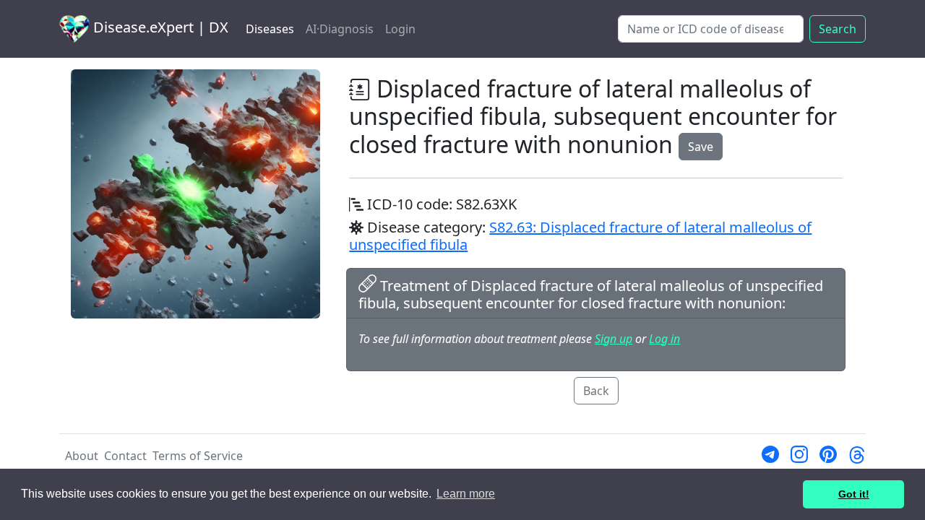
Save (700, 147)
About (81, 456)
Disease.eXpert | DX (159, 27)
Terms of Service (197, 456)
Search (837, 29)
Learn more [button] (465, 494)
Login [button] (400, 29)
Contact (125, 456)
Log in (664, 339)
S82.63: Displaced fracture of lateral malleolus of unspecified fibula (580, 235)
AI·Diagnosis (340, 29)
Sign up (613, 339)
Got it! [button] (853, 494)
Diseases (270, 29)
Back (596, 391)
